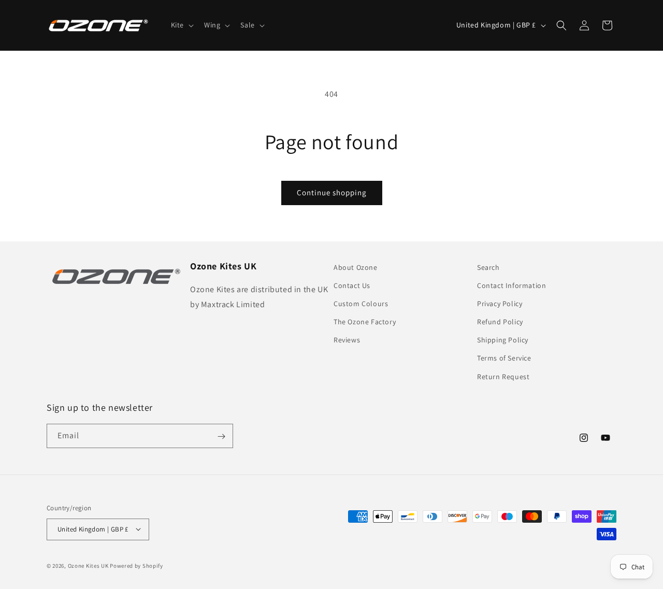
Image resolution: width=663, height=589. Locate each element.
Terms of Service (504, 358)
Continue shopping (332, 192)
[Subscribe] (221, 436)
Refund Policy (500, 321)
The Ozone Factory (365, 321)
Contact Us (352, 285)
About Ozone (356, 267)
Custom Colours (361, 303)
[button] (181, 25)
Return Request (503, 376)
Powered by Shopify (136, 565)
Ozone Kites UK (88, 565)
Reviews (347, 340)
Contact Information (511, 285)
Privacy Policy (499, 303)
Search (488, 267)
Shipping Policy (502, 340)
